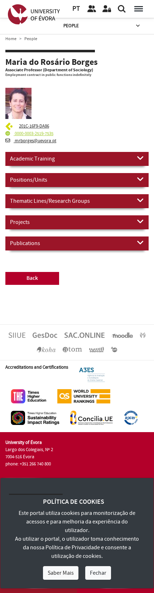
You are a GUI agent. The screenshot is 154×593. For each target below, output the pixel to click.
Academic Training (32, 158)
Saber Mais (61, 573)
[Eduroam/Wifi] (96, 349)
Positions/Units (28, 179)
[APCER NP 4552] (131, 418)
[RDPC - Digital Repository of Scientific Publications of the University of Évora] (142, 335)
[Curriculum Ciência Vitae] (9, 126)
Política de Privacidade (72, 547)
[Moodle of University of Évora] (122, 335)
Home (10, 39)
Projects (20, 222)
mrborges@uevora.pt (35, 141)
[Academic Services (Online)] (84, 335)
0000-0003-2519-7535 (33, 133)
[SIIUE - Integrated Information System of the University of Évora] (17, 335)
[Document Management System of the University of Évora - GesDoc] (45, 335)
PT (76, 8)
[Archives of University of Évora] (72, 349)
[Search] (122, 9)
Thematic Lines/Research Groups (50, 201)
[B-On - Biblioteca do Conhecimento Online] (114, 349)
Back (32, 278)
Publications (25, 243)
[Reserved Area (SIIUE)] (107, 9)
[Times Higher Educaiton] (29, 396)
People (71, 26)
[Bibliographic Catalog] (46, 349)
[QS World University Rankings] (83, 396)
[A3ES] (92, 375)
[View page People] (92, 9)
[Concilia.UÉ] (91, 418)
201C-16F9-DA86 (34, 126)
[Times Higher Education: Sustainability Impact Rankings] (35, 418)
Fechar (98, 573)
